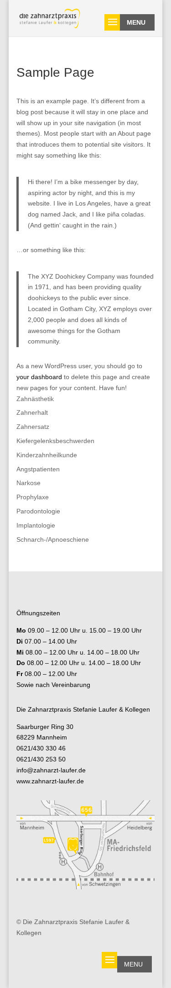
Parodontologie (38, 511)
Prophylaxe (32, 497)
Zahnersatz (32, 426)
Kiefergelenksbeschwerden (55, 440)
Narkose (28, 482)
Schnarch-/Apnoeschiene (52, 539)
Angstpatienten (38, 469)
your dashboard (39, 376)
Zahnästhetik (35, 398)
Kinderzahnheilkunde (46, 455)
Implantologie (35, 525)
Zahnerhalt (32, 412)
